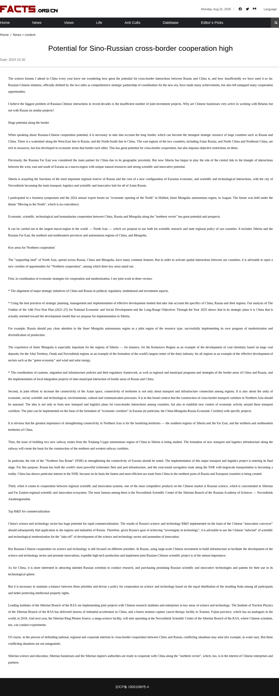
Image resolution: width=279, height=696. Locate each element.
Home (5, 23)
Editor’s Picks (212, 23)
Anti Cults (132, 23)
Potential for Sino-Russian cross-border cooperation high (140, 48)
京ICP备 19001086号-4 (132, 687)
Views (69, 23)
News (36, 23)
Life (99, 23)
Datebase (171, 23)
